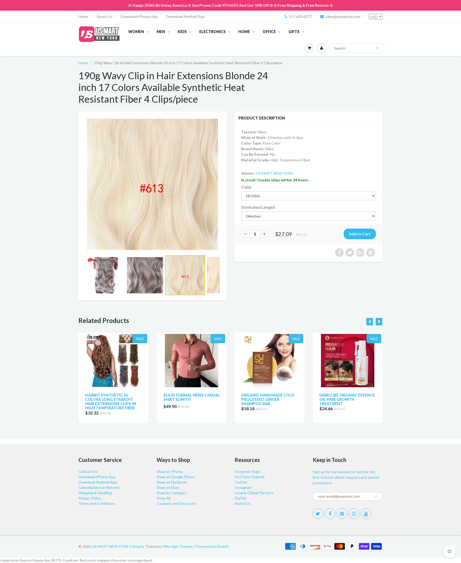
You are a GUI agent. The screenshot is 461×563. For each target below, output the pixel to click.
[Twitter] (318, 513)
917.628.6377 (300, 16)
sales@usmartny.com (342, 16)
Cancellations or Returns (99, 487)
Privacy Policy (89, 498)
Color (246, 187)
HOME (244, 31)
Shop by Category (171, 492)
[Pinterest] (342, 513)
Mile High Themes (178, 546)
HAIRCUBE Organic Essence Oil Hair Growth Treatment (347, 399)
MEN (161, 31)
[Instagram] (354, 513)
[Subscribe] (376, 496)
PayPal (240, 498)
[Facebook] (330, 513)
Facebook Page (247, 471)
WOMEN (136, 31)
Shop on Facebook (172, 482)
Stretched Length (258, 207)
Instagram (243, 487)
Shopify (138, 546)
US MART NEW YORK (274, 173)
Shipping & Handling (95, 492)
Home (83, 16)
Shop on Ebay (168, 487)
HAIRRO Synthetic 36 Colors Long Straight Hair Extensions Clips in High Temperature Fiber (110, 401)
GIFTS (294, 31)
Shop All (163, 498)
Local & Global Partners (254, 492)
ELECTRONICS (212, 31)
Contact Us (88, 471)
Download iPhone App (139, 16)
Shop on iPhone (170, 471)
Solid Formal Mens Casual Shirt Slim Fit (191, 397)
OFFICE (269, 31)
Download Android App (185, 16)
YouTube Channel (249, 476)
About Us (105, 16)
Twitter (241, 482)
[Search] (377, 48)
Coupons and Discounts (177, 503)
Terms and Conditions (96, 503)
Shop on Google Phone (176, 476)
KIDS (182, 31)
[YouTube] (366, 513)
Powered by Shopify (212, 546)
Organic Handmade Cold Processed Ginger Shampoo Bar (267, 399)
